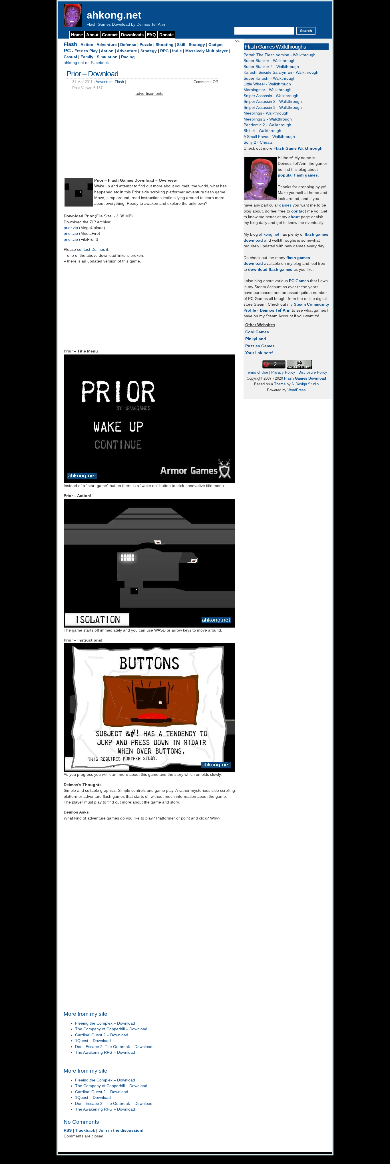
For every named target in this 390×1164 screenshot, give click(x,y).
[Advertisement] (149, 137)
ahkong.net (114, 15)
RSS (68, 1130)
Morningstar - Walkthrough (268, 90)
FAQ (151, 34)
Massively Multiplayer (206, 51)
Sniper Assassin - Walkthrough (271, 96)
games (285, 205)
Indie (177, 51)
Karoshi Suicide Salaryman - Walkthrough (281, 72)
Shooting (165, 45)
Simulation (107, 57)
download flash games (270, 269)
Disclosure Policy (312, 372)
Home (77, 34)
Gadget (215, 45)
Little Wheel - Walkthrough (267, 84)
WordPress (297, 390)
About (92, 34)
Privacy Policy (283, 372)
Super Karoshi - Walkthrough (269, 78)
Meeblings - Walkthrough (266, 113)
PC (67, 50)
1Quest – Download (93, 1041)
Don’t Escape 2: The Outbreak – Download (113, 1047)
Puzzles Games (260, 346)
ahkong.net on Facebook (86, 63)
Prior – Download (92, 74)
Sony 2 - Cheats (258, 142)
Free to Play (86, 51)
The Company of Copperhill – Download (111, 1029)
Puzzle (146, 45)
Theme (280, 384)
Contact (110, 34)
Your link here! (259, 353)
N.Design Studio (305, 384)
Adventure (107, 45)
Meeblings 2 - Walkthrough (268, 119)
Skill (181, 45)
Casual (70, 57)
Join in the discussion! (121, 1130)
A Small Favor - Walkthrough (269, 137)
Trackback (85, 1130)
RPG (164, 51)
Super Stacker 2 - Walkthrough (271, 67)
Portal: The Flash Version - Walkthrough (279, 55)
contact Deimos (91, 249)
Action (87, 45)
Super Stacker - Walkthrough (269, 61)
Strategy (197, 45)
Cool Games (257, 332)
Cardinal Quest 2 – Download (101, 1035)
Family (87, 57)
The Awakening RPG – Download (105, 1052)
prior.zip (71, 228)
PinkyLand (255, 339)
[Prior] (79, 205)
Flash (70, 44)
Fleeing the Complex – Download (105, 1023)
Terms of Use (257, 372)
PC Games (299, 281)
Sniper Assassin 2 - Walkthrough (273, 101)
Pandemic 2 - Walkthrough (267, 125)
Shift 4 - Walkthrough (262, 131)
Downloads (132, 34)
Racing (128, 57)
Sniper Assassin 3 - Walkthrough (273, 107)
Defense (128, 45)
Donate (166, 34)
